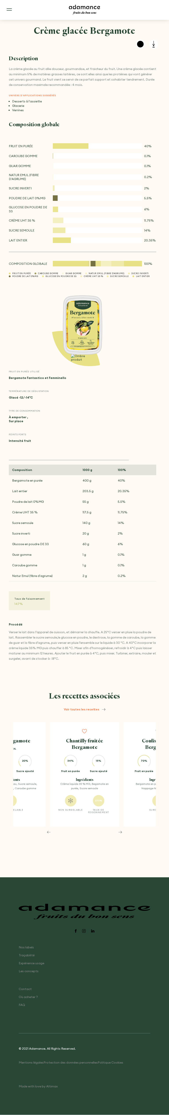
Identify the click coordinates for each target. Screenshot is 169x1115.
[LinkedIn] (92, 931)
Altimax (52, 1087)
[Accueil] (84, 10)
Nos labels (26, 947)
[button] (48, 832)
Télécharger (153, 44)
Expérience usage (31, 963)
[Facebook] (76, 931)
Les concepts (29, 971)
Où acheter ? (28, 997)
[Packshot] (82, 325)
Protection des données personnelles (71, 1063)
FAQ (22, 1005)
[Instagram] (84, 931)
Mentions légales (31, 1063)
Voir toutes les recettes (81, 709)
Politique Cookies (110, 1063)
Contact (25, 989)
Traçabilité (27, 955)
